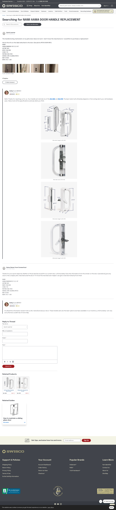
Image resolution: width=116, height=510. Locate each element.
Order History (42, 467)
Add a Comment (10, 82)
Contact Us (106, 467)
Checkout (41, 473)
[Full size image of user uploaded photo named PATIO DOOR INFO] (8, 68)
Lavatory (50, 11)
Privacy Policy (6, 470)
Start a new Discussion (32, 24)
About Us (105, 470)
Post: (3, 345)
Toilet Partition (58, 11)
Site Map (105, 473)
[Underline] (10, 362)
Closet (4, 11)
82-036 (52, 99)
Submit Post (8, 366)
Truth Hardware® (75, 470)
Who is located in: (7, 331)
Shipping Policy (7, 464)
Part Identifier (107, 464)
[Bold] (4, 362)
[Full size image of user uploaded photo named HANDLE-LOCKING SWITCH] (23, 68)
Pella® (71, 467)
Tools (65, 11)
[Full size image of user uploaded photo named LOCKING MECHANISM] (37, 68)
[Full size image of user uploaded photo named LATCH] (51, 68)
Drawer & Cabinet (35, 11)
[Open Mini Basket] (112, 6)
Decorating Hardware (86, 11)
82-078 (60, 99)
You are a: (5, 323)
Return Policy (6, 467)
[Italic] (7, 362)
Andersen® (73, 464)
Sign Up (86, 440)
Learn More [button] (51, 507)
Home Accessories (74, 11)
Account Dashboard (44, 464)
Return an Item (43, 470)
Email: (4, 337)
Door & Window (24, 11)
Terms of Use (6, 473)
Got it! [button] (111, 507)
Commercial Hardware (13, 11)
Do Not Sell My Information (10, 476)
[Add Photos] (13, 362)
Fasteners (43, 11)
